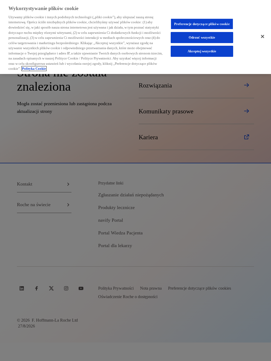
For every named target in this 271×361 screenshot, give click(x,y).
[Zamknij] (262, 36)
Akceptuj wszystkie (202, 51)
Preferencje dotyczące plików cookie (202, 24)
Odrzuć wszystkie (202, 38)
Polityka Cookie (34, 69)
